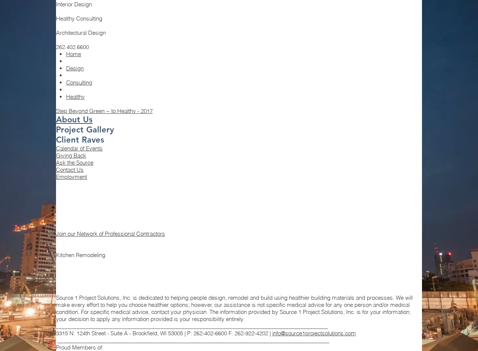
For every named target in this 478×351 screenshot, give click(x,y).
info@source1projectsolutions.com (314, 333)
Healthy (75, 96)
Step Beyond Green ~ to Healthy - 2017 (104, 111)
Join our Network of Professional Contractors (110, 233)
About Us (74, 120)
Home (73, 54)
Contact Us (70, 169)
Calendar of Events (79, 148)
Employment (71, 176)
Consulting (79, 82)
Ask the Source (74, 162)
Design (75, 68)
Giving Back (71, 155)
